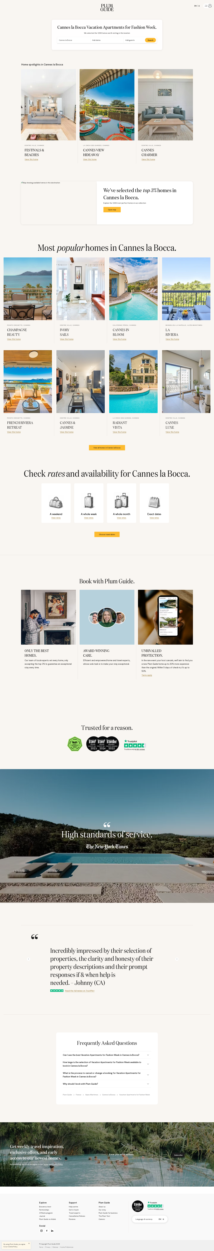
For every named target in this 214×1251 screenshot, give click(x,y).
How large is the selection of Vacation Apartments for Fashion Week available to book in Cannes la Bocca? (102, 1064)
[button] (107, 5)
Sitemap (55, 1247)
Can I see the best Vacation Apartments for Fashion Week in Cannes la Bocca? (101, 1054)
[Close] (29, 1243)
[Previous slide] (28, 959)
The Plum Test (104, 1216)
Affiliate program (46, 1213)
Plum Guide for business (108, 1213)
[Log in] (207, 6)
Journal (42, 1216)
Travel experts (74, 1213)
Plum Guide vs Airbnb (47, 1219)
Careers (102, 1219)
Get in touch (74, 1210)
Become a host (45, 1206)
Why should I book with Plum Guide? (80, 1083)
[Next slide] (177, 959)
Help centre (73, 1206)
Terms (41, 1247)
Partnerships (44, 1210)
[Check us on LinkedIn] (52, 1230)
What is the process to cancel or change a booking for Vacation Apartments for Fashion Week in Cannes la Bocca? (102, 1074)
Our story (102, 1210)
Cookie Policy (12, 1247)
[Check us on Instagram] (41, 1230)
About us (102, 1206)
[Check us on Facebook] (47, 1230)
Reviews (72, 1219)
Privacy (47, 1247)
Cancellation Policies (77, 1216)
